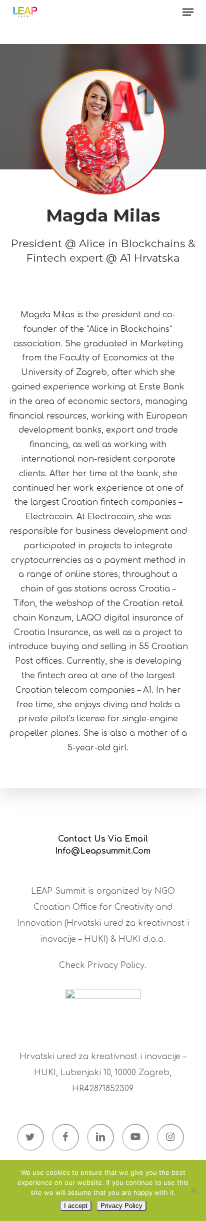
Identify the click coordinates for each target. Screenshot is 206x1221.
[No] (193, 1190)
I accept (76, 1205)
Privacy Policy (116, 965)
